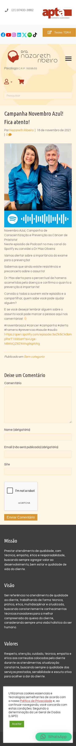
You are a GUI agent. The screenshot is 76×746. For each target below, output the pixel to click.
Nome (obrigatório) (17, 429)
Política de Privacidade (36, 701)
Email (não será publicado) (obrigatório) (31, 447)
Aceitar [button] (17, 723)
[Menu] (68, 58)
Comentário (12, 383)
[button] (3, 35)
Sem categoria (34, 356)
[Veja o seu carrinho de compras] (21, 82)
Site (7, 464)
